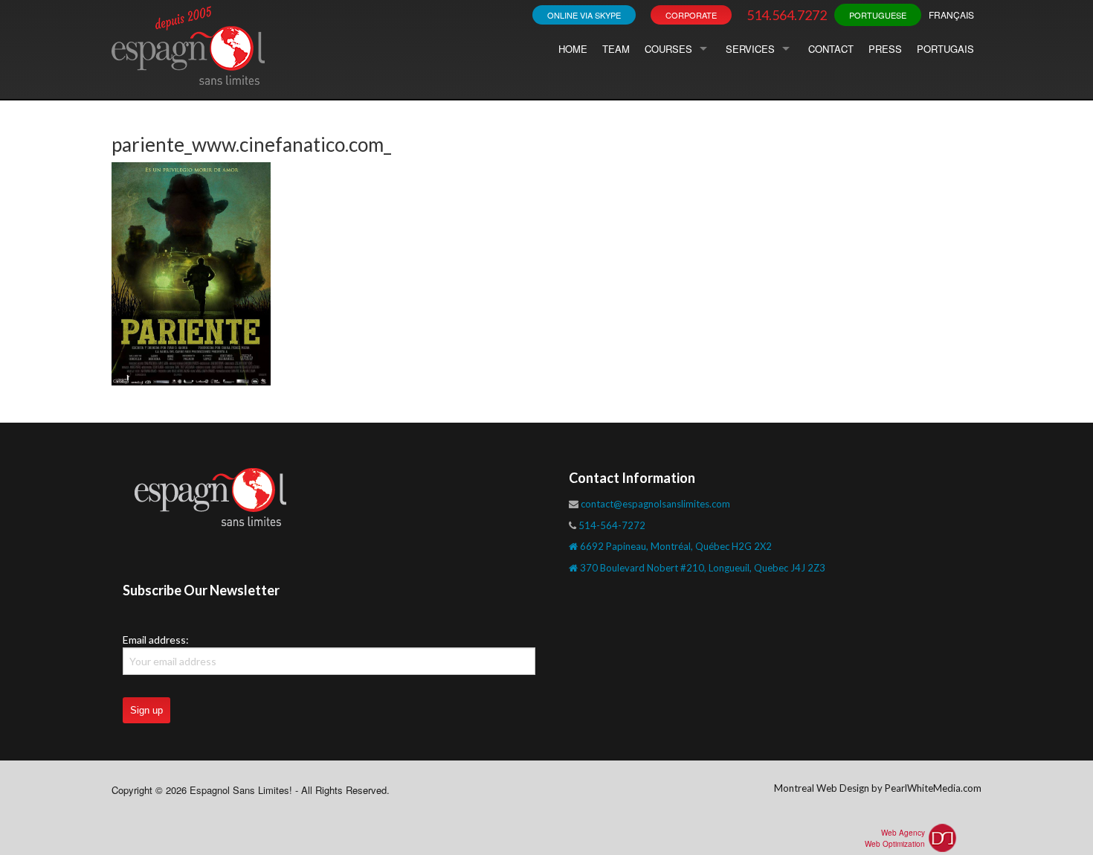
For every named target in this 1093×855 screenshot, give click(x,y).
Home (572, 49)
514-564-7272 (611, 525)
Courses (668, 49)
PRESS (885, 49)
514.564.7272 (787, 15)
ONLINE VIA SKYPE (584, 15)
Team (616, 49)
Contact (831, 49)
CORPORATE (691, 15)
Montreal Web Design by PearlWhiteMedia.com (877, 788)
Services (750, 49)
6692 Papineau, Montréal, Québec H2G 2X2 (675, 546)
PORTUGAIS (945, 49)
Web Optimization (895, 844)
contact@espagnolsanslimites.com (655, 504)
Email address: (156, 639)
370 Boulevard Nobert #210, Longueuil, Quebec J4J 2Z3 (701, 568)
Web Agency (903, 832)
